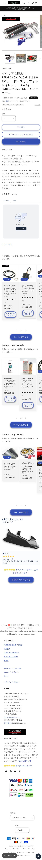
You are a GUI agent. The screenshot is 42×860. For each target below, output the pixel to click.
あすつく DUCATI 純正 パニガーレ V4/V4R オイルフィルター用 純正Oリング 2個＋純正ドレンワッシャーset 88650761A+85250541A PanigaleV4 (10, 290)
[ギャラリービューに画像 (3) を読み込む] (32, 58)
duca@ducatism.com (12, 717)
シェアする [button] (8, 244)
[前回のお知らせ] (4, 9)
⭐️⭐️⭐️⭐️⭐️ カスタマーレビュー (18, 765)
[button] (4, 2)
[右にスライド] (40, 59)
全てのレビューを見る (21, 580)
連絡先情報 (31, 852)
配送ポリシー (21, 852)
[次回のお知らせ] (38, 9)
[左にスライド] (2, 59)
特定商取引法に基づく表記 (22, 856)
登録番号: (8, 723)
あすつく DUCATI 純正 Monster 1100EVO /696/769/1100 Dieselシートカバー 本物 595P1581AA (10, 466)
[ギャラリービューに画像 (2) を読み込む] (21, 58)
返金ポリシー (17, 849)
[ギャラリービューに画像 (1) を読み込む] (10, 58)
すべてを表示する (21, 337)
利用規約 (12, 852)
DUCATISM (17, 846)
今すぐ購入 (21, 141)
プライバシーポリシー (30, 849)
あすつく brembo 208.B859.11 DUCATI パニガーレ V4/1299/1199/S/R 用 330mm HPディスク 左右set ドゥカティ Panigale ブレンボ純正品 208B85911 (28, 467)
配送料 (8, 101)
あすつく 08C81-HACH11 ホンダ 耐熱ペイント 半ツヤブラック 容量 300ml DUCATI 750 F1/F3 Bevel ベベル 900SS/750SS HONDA (10, 383)
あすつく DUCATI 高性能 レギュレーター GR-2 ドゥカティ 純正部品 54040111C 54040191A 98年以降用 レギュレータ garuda (28, 289)
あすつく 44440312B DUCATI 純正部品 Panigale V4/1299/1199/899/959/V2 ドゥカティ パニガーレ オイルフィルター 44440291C (28, 383)
